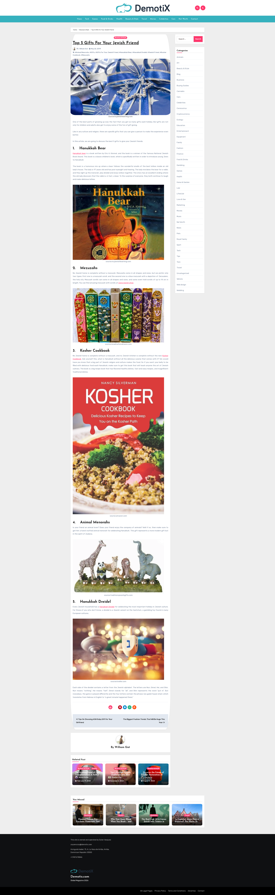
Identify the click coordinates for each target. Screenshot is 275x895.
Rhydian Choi (117, 777)
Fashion (180, 148)
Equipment (181, 137)
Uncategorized (183, 273)
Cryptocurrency (183, 114)
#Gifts (92, 52)
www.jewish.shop (125, 283)
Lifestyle (180, 194)
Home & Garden (183, 182)
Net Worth (183, 19)
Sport (179, 245)
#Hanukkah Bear (125, 52)
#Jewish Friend (153, 52)
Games (95, 19)
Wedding (180, 290)
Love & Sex (181, 199)
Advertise (192, 891)
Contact (194, 19)
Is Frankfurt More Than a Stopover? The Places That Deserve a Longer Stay (187, 821)
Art (178, 63)
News (179, 228)
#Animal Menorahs (82, 52)
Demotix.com (80, 876)
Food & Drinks (107, 19)
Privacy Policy (160, 891)
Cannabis (180, 91)
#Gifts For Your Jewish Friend (106, 52)
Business (180, 80)
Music (179, 216)
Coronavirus (182, 108)
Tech (87, 19)
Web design (181, 285)
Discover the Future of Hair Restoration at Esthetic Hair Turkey (153, 774)
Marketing (181, 205)
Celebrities (163, 19)
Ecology (180, 120)
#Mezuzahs (85, 55)
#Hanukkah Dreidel (139, 52)
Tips (178, 256)
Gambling (181, 165)
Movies (153, 19)
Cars (173, 19)
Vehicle (180, 279)
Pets (178, 233)
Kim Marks (148, 777)
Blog (178, 74)
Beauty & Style (131, 19)
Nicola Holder (84, 777)
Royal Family (182, 239)
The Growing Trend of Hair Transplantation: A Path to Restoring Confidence (87, 774)
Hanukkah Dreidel (106, 607)
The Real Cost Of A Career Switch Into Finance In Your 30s (154, 821)
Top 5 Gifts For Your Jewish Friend (106, 43)
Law (178, 188)
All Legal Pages (146, 891)
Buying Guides (183, 86)
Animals (180, 57)
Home (79, 19)
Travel (144, 19)
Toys (178, 262)
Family (179, 142)
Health (119, 19)
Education (181, 125)
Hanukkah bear (79, 153)
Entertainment (183, 131)
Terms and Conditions (177, 891)
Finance (180, 154)
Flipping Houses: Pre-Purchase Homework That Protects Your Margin (88, 821)
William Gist (83, 49)
